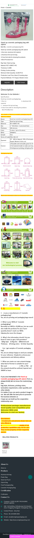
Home (2, 7)
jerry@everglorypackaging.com (18, 517)
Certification (4, 494)
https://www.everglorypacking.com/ (20, 520)
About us (3, 468)
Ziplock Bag (4, 482)
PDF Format (21, 82)
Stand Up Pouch (5, 480)
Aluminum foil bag (6, 474)
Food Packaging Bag (7, 485)
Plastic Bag (4, 477)
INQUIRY (7, 82)
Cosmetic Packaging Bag (8, 487)
